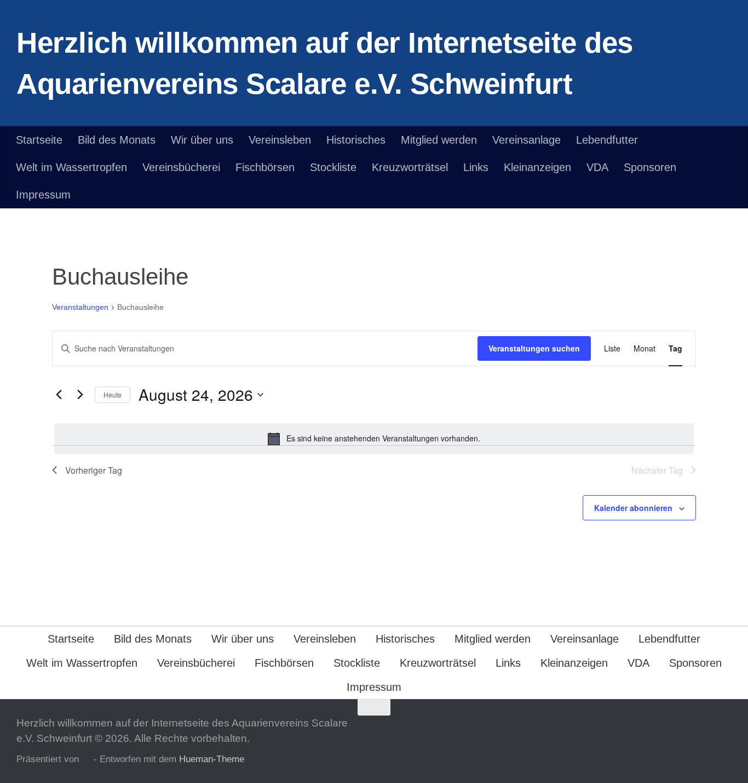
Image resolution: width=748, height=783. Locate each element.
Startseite (39, 140)
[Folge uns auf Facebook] (724, 728)
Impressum (43, 195)
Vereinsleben (280, 140)
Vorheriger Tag (93, 470)
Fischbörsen (265, 167)
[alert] (374, 438)
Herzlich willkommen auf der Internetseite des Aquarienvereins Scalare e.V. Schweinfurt (324, 63)
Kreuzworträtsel (410, 167)
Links (475, 167)
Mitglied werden (439, 140)
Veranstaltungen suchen (534, 348)
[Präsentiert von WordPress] (86, 759)
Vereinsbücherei (181, 167)
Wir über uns (202, 140)
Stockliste (333, 167)
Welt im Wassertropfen (71, 167)
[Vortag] (58, 394)
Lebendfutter (607, 140)
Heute (112, 394)
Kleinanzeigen (537, 167)
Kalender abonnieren (633, 507)
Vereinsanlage (526, 140)
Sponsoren (650, 167)
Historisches (355, 140)
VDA (597, 167)
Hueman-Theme (211, 759)
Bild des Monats (117, 140)
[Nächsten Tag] (80, 394)
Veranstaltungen (80, 307)
